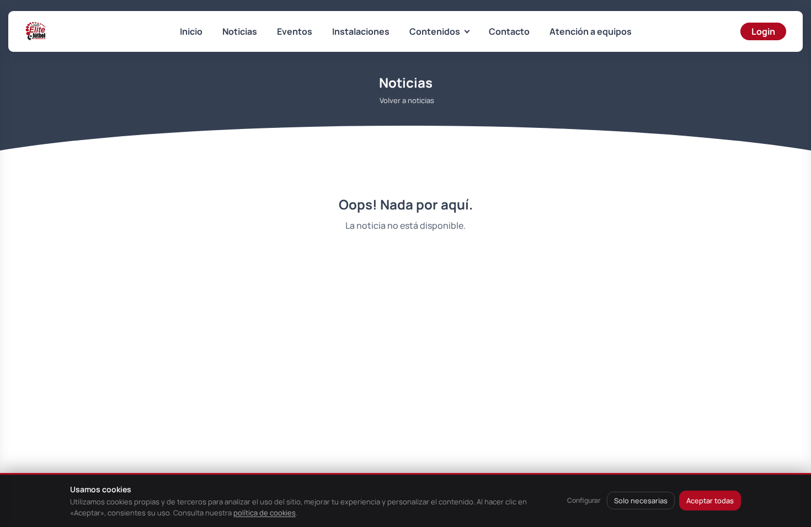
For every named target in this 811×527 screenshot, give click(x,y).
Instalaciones (361, 31)
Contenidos (434, 31)
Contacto (509, 31)
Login (763, 31)
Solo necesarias (641, 501)
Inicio (191, 31)
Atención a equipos (590, 31)
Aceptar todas (710, 501)
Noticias (239, 31)
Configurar (583, 500)
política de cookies (264, 513)
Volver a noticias (407, 100)
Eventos (294, 31)
